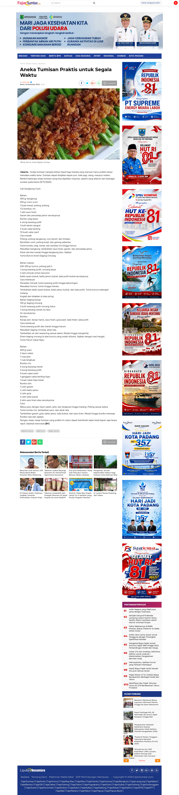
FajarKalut (74, 787)
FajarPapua (97, 791)
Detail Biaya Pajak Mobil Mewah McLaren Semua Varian (143, 669)
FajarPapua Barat (113, 791)
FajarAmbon (61, 787)
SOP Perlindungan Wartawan (92, 777)
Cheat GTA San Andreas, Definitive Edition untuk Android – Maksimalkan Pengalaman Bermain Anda (144, 655)
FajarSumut (53, 781)
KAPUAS (68, 56)
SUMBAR (121, 56)
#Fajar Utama (54, 431)
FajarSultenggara (150, 784)
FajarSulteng (132, 784)
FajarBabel (152, 781)
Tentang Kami (39, 777)
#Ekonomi (41, 431)
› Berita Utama (31, 64)
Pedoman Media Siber (61, 777)
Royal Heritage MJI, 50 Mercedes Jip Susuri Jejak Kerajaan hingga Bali (145, 714)
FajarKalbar (86, 787)
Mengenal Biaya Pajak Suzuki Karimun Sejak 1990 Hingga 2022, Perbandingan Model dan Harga (144, 645)
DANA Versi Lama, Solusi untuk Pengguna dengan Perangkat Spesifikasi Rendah (143, 637)
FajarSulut (106, 784)
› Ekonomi (41, 64)
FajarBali (60, 791)
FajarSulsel (31, 787)
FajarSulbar (119, 784)
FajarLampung (137, 781)
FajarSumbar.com (143, 777)
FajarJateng (63, 784)
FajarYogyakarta (91, 784)
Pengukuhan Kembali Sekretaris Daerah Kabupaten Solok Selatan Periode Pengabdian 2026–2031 (141, 729)
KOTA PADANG (136, 56)
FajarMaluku (72, 791)
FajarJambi (92, 781)
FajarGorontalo (46, 787)
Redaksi (25, 777)
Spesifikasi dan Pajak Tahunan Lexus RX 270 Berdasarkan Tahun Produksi (144, 685)
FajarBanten (26, 784)
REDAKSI (23, 56)
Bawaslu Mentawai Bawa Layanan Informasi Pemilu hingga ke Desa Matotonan (146, 702)
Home (22, 64)
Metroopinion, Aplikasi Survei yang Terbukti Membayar (142, 663)
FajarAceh (40, 781)
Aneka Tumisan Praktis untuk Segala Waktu (66, 72)
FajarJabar (50, 784)
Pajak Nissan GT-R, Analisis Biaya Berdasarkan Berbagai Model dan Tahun (144, 677)
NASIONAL (109, 56)
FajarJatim (76, 784)
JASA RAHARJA (83, 56)
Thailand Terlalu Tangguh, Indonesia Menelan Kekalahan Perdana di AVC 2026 (146, 740)
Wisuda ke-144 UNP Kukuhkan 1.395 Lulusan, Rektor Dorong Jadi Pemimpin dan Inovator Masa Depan (140, 753)
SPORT (97, 56)
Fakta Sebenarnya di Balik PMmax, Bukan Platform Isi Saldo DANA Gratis (144, 628)
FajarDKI (38, 784)
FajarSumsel (106, 781)
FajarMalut (85, 791)
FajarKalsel (113, 787)
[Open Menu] (176, 3)
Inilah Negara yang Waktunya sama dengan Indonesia (142, 610)
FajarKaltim (126, 787)
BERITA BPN (55, 56)
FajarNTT (149, 787)
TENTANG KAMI (38, 56)
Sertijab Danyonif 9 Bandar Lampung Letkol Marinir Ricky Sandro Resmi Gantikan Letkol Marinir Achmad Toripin (143, 619)
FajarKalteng (100, 787)
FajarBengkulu (121, 781)
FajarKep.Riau (67, 781)
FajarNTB (138, 787)
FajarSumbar (27, 781)
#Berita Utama (27, 431)
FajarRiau (80, 781)
